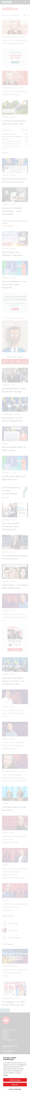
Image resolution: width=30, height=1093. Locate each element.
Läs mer (5, 1075)
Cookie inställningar (15, 1089)
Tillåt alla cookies (15, 1080)
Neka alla (15, 1084)
